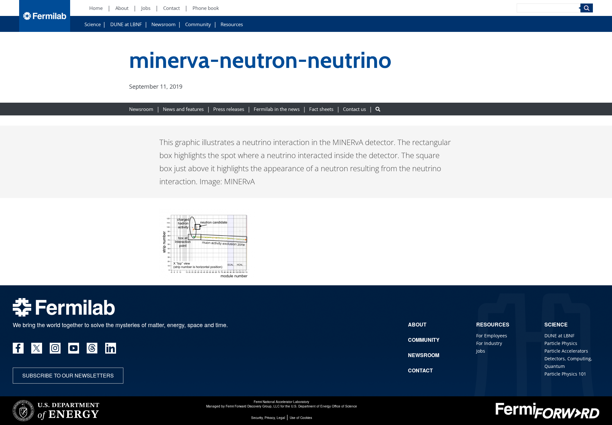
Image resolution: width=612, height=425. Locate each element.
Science (92, 24)
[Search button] (377, 109)
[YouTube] (73, 348)
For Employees (491, 336)
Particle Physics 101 (565, 374)
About (121, 8)
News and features (183, 109)
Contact (171, 8)
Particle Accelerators (566, 351)
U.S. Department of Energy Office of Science (324, 406)
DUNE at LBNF (126, 24)
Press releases (228, 109)
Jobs (145, 8)
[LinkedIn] (110, 348)
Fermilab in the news (277, 109)
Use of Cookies (301, 417)
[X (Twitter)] (36, 348)
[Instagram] (55, 348)
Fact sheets (321, 109)
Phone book (206, 8)
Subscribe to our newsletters (68, 375)
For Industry (489, 343)
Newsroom (163, 24)
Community (198, 24)
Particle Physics (560, 343)
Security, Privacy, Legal (268, 417)
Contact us (354, 109)
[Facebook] (18, 348)
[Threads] (92, 348)
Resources (232, 24)
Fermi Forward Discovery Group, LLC (253, 406)
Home (96, 8)
